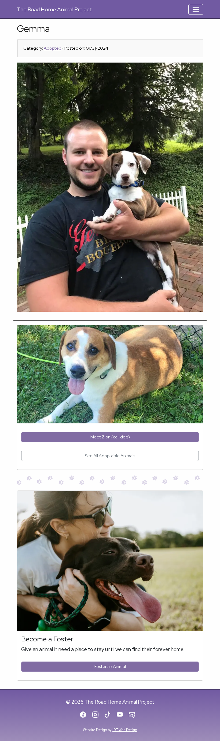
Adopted (52, 48)
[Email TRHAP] (134, 714)
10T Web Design (124, 730)
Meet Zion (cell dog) (110, 437)
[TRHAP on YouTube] (122, 714)
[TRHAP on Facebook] (85, 714)
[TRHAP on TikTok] (109, 714)
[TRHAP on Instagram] (97, 714)
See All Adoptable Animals (110, 456)
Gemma (33, 29)
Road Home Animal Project (54, 9)
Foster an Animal (110, 666)
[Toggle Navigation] (195, 9)
